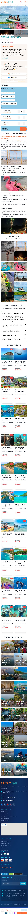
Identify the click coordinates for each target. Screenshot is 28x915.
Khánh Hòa (5, 138)
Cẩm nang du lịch (4, 848)
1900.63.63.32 (10, 795)
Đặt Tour (23, 129)
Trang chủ (3, 5)
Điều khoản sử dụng (5, 818)
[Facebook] (2, 804)
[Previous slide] (2, 66)
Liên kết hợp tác (4, 850)
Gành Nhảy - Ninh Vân (7, 40)
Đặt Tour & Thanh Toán (6, 845)
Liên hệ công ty (4, 814)
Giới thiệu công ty (4, 811)
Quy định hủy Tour (5, 843)
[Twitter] (5, 804)
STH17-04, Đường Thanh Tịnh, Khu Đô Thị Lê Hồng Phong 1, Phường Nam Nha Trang (15, 792)
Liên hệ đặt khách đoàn (6, 841)
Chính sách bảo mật (5, 820)
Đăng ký (23, 883)
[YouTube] (8, 804)
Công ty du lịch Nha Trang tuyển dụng (9, 816)
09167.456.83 (11, 797)
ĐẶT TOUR (7, 373)
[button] (21, 2)
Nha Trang (15, 5)
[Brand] (7, 2)
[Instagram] (11, 804)
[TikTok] (14, 804)
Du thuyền (9, 5)
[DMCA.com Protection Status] (16, 874)
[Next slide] (26, 66)
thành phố (19, 141)
